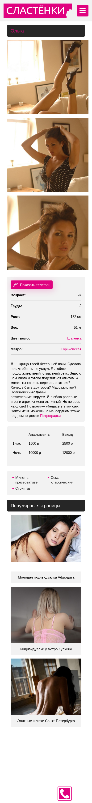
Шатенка (74, 338)
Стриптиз (22, 488)
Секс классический (62, 479)
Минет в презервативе (26, 479)
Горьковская (71, 349)
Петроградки (50, 416)
